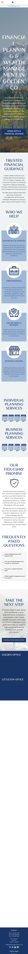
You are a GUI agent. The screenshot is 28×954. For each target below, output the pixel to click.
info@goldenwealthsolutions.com (14, 944)
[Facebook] (10, 947)
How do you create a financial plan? (13, 569)
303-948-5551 (15, 934)
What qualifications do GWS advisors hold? (13, 555)
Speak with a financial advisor (14, 132)
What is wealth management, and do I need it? (15, 577)
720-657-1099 (15, 933)
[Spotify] (18, 947)
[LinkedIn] (13, 947)
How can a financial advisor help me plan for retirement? (14, 562)
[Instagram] (15, 947)
